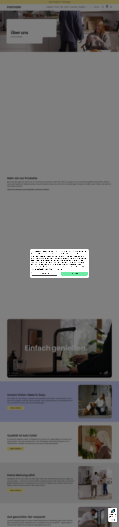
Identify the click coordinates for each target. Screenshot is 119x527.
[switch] (113, 520)
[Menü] (116, 509)
